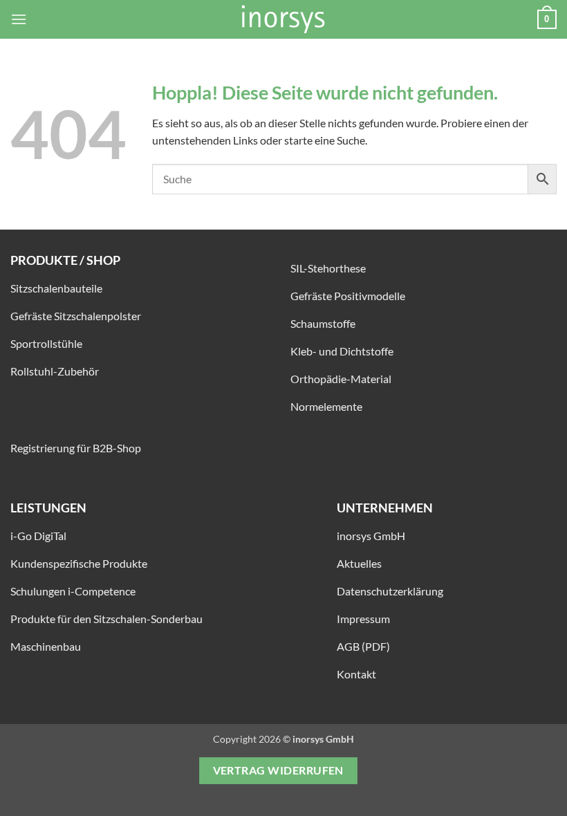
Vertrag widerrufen (278, 770)
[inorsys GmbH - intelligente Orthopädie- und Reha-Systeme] (283, 19)
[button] (18, 19)
